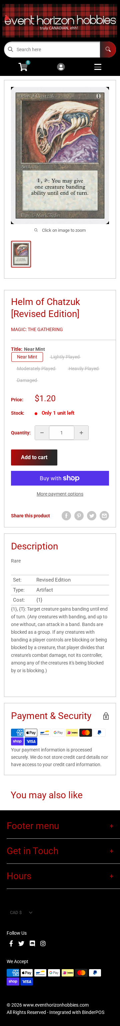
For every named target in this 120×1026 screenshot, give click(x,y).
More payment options (60, 494)
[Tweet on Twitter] (91, 515)
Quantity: (21, 432)
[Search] (108, 49)
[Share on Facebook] (66, 515)
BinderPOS (93, 1012)
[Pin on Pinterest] (79, 515)
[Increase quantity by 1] (81, 433)
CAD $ (16, 912)
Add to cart (34, 457)
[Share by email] (104, 515)
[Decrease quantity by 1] (42, 433)
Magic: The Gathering (37, 329)
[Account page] (61, 67)
